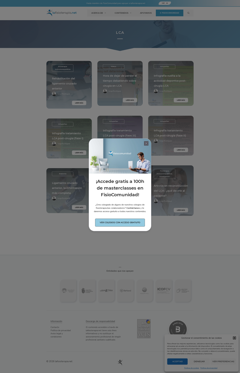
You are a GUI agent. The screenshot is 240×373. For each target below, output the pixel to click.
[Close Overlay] (146, 143)
